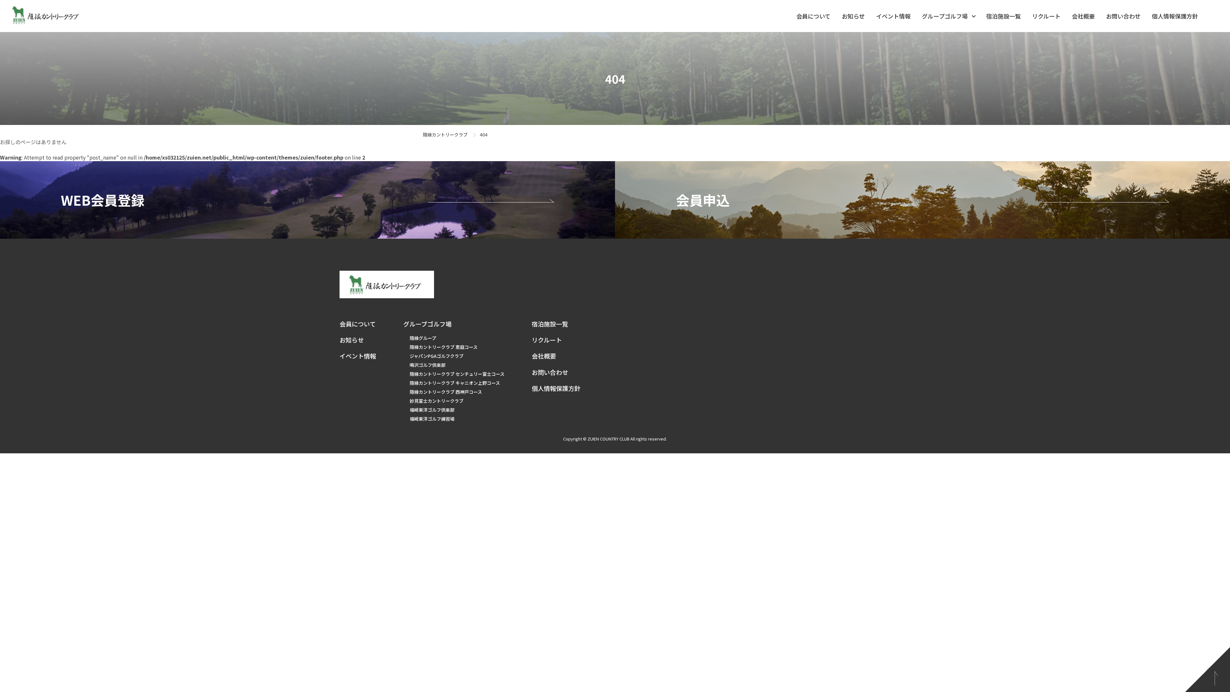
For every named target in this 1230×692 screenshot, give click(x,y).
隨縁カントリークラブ (445, 134)
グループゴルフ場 (945, 16)
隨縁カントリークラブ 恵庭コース (444, 347)
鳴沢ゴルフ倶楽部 (428, 365)
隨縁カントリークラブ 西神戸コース (446, 392)
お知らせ (853, 16)
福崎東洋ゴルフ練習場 (432, 419)
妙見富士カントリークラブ (436, 401)
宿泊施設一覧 (1003, 16)
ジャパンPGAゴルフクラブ (436, 356)
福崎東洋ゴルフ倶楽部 (432, 410)
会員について (813, 16)
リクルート (1046, 16)
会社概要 (1083, 16)
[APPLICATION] (922, 200)
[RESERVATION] (307, 200)
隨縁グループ (423, 338)
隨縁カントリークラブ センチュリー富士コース (457, 374)
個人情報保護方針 (1175, 16)
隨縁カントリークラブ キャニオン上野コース (455, 383)
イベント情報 (893, 16)
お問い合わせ (1123, 16)
